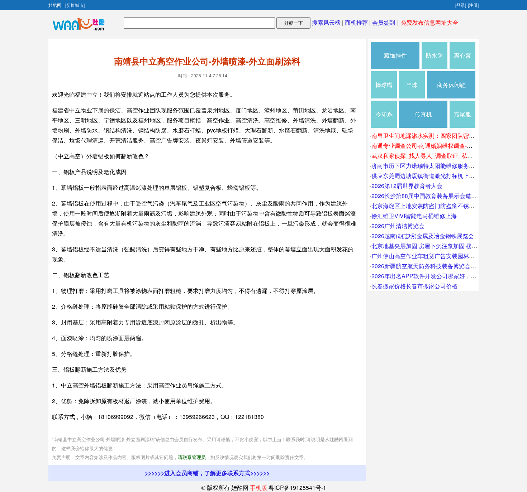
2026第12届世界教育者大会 (406, 186)
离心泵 (462, 55)
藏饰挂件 (395, 55)
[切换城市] (75, 5)
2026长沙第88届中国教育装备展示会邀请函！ (429, 196)
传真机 (423, 114)
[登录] (460, 5)
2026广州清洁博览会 (397, 226)
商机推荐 (356, 22)
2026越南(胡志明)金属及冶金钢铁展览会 (422, 236)
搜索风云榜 (326, 22)
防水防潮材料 (434, 60)
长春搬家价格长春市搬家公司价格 (414, 286)
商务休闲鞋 (451, 85)
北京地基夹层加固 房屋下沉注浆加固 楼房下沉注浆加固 (441, 246)
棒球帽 (384, 85)
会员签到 (383, 22)
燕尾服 (462, 114)
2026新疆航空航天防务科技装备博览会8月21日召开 (437, 266)
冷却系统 (384, 119)
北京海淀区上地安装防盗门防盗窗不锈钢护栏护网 (434, 206)
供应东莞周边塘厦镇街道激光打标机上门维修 (428, 176)
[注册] (473, 5)
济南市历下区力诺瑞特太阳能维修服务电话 (425, 165)
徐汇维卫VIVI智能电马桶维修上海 (414, 216)
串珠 (412, 85)
